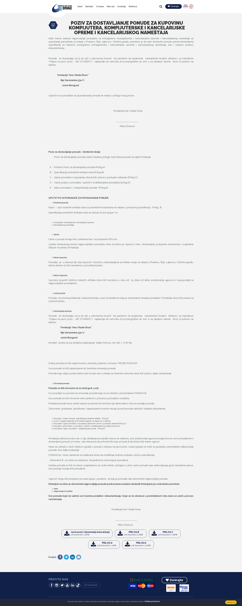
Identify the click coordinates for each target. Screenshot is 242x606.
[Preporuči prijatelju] (78, 557)
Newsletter (92, 585)
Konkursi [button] (133, 6)
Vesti (79, 6)
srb (187, 6)
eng (190, 6)
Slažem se (230, 602)
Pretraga (161, 6)
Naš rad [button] (110, 6)
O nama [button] (100, 6)
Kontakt (89, 6)
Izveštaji (121, 6)
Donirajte (175, 6)
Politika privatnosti (152, 601)
